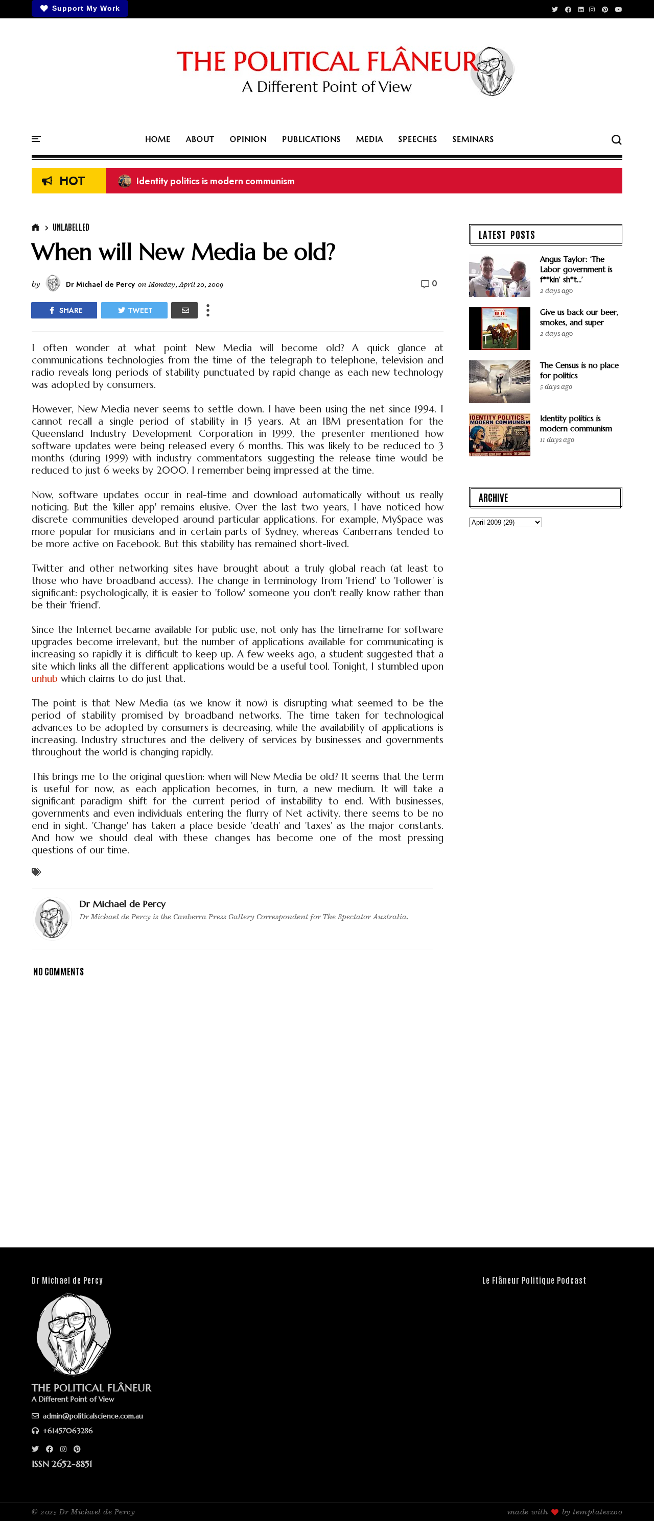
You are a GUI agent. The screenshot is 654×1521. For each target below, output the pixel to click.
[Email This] (184, 310)
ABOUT (200, 139)
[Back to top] (629, 1496)
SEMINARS (473, 139)
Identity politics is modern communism (206, 181)
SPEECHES (418, 139)
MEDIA (369, 139)
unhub (45, 678)
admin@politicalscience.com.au (92, 1415)
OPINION (248, 139)
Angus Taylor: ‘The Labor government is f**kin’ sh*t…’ (576, 269)
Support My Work (86, 8)
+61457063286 (67, 1430)
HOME (158, 139)
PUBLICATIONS (311, 139)
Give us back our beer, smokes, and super (579, 317)
